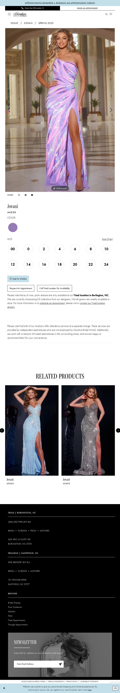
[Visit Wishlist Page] (111, 14)
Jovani (28, 23)
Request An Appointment (21, 288)
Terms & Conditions (56, 681)
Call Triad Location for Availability (55, 288)
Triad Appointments (16, 620)
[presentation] (32, 430)
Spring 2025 (45, 23)
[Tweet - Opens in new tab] (19, 195)
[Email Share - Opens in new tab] (32, 195)
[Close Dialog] (4, 688)
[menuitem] (32, 8)
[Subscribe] (60, 664)
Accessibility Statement (89, 681)
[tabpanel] (60, 110)
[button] (9, 14)
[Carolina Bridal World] (20, 14)
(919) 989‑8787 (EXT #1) (19, 562)
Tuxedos (22, 530)
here (89, 689)
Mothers (44, 530)
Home (14, 23)
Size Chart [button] (107, 239)
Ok (115, 688)
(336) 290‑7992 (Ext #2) (19, 522)
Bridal (11, 530)
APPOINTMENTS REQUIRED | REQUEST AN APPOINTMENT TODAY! (60, 3)
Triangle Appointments (18, 624)
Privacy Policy (72, 681)
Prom (33, 530)
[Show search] (106, 14)
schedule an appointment (52, 303)
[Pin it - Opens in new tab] (26, 195)
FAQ (10, 616)
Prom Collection (15, 607)
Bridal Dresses (14, 602)
